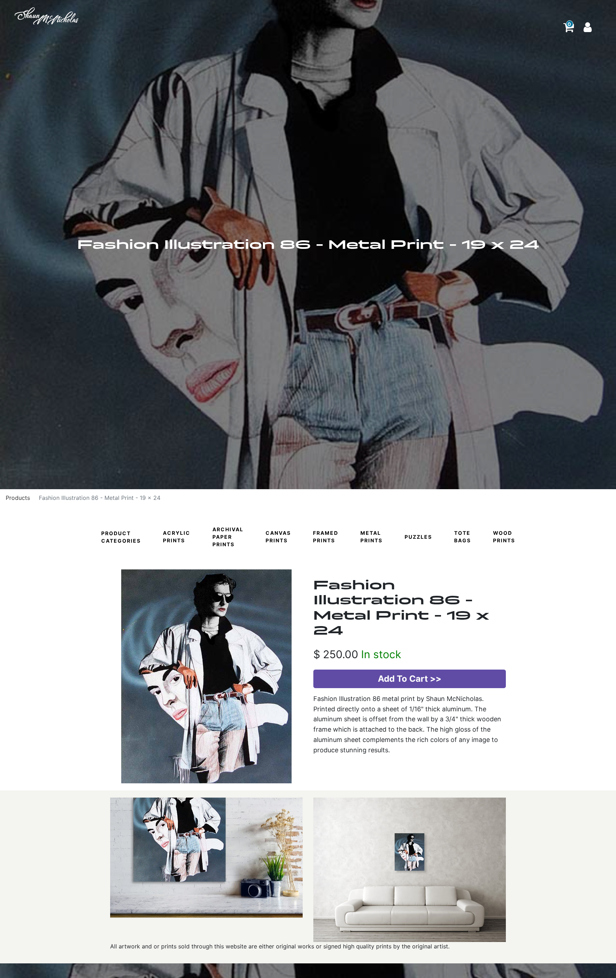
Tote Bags (462, 536)
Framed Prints (325, 536)
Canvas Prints (278, 536)
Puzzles (418, 537)
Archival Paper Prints (227, 536)
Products (18, 497)
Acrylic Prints (176, 536)
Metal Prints (371, 536)
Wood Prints (504, 536)
